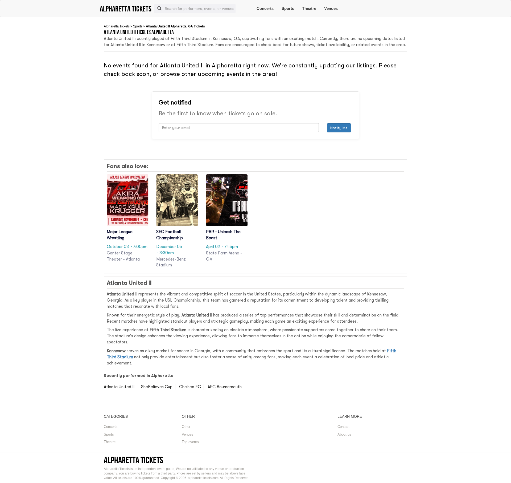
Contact (343, 427)
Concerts (265, 8)
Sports (288, 8)
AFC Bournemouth (225, 386)
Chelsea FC (190, 386)
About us (344, 434)
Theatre (309, 8)
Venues (331, 8)
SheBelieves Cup (156, 386)
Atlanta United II (119, 386)
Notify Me (339, 128)
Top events (190, 442)
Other (186, 427)
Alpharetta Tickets (117, 26)
